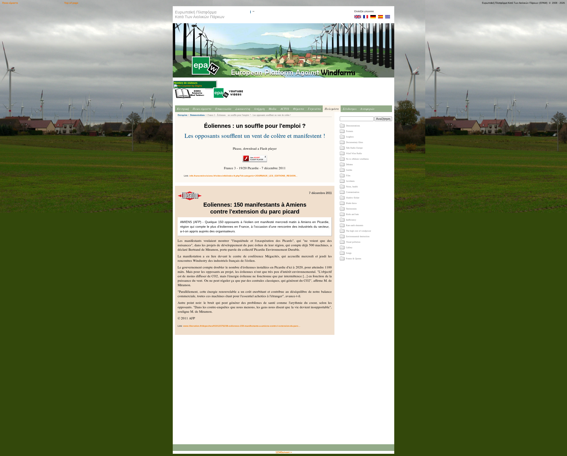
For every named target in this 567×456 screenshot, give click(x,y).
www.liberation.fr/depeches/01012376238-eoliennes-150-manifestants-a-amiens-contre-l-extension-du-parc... (241, 326)
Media (272, 109)
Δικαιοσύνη (242, 109)
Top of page (71, 3)
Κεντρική (183, 109)
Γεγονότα (314, 109)
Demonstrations (197, 115)
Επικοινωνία (223, 109)
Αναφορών (367, 109)
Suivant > (286, 452)
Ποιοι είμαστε (202, 109)
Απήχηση (259, 109)
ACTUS (284, 109)
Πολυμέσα (332, 109)
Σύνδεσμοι (349, 109)
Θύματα (298, 109)
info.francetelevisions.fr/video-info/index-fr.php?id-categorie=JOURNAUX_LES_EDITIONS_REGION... (243, 176)
